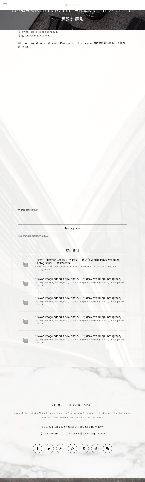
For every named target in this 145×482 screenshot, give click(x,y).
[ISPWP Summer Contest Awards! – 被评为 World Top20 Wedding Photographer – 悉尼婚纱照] (26, 264)
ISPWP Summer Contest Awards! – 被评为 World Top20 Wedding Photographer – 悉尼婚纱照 (77, 261)
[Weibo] (95, 448)
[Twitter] (49, 448)
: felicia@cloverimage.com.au (88, 433)
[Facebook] (37, 448)
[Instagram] (84, 448)
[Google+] (60, 448)
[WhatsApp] (72, 448)
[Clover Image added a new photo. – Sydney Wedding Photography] (26, 283)
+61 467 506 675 (53, 433)
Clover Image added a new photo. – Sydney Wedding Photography (78, 278)
